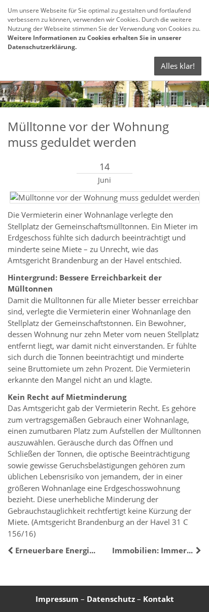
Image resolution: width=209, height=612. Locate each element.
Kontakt (158, 599)
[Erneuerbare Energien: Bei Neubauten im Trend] (11, 550)
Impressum (57, 599)
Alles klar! (178, 66)
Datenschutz (111, 599)
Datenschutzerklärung (41, 47)
